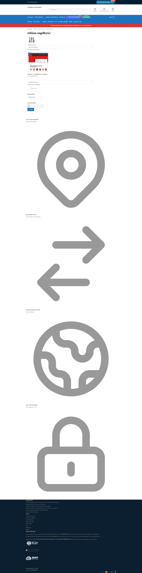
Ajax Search (30, 534)
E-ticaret (55, 534)
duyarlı (51, 534)
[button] (112, 17)
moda (52, 536)
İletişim (27, 529)
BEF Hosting (28, 570)
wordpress (65, 539)
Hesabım (95, 11)
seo (86, 536)
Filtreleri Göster (31, 44)
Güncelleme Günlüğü (107, 2)
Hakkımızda (28, 527)
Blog (27, 525)
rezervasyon (72, 536)
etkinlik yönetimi (80, 534)
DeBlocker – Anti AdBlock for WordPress (37, 74)
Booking (42, 534)
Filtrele (30, 109)
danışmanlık (46, 534)
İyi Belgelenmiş (91, 539)
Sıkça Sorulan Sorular (104, 11)
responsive (68, 536)
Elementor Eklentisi (71, 534)
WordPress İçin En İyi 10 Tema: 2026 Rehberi (35, 504)
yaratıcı (72, 539)
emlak (76, 534)
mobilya (49, 536)
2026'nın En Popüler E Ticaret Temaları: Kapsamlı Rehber (38, 506)
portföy (64, 536)
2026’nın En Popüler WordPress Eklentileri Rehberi (37, 510)
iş (94, 534)
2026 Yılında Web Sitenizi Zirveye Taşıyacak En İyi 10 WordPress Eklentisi (42, 502)
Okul (58, 536)
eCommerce (59, 534)
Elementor (64, 534)
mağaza (39, 536)
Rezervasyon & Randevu (79, 536)
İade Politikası (29, 523)
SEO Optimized (90, 536)
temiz (32, 539)
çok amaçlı (85, 539)
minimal (42, 536)
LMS (36, 536)
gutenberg (92, 534)
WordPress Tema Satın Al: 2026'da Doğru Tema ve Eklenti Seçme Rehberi (42, 508)
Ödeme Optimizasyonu (78, 539)
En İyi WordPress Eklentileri (32, 512)
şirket (95, 539)
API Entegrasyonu (36, 534)
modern (55, 536)
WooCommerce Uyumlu (52, 539)
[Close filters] (27, 118)
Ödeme (112, 11)
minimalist (46, 536)
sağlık (85, 536)
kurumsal (32, 536)
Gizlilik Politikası (29, 519)
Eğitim (84, 534)
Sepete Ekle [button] (37, 79)
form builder (88, 534)
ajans (27, 534)
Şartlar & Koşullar (30, 521)
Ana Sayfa (29, 29)
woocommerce (38, 539)
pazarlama (61, 536)
